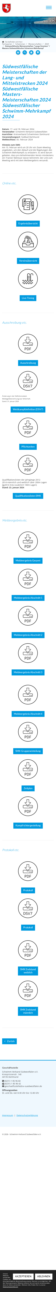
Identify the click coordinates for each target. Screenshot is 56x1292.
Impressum (7, 1115)
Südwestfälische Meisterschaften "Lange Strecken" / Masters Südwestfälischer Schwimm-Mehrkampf (26, 47)
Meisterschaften (34, 44)
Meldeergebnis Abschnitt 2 (28, 635)
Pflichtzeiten (28, 446)
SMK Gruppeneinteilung (28, 751)
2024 (47, 44)
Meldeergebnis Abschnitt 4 (28, 713)
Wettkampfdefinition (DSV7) (28, 409)
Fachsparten (7, 44)
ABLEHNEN (43, 1276)
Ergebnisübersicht (28, 223)
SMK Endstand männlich (28, 1011)
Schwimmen (20, 44)
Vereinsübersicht (28, 260)
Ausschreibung (28, 363)
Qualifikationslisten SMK (28, 495)
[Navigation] (49, 7)
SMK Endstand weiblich (28, 971)
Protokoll (28, 890)
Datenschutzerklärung (27, 1115)
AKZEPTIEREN (23, 1276)
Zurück (11, 1041)
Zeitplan (28, 788)
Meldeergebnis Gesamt (28, 560)
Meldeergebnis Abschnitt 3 (28, 672)
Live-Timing (28, 298)
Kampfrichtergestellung (28, 825)
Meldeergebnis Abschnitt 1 (28, 597)
